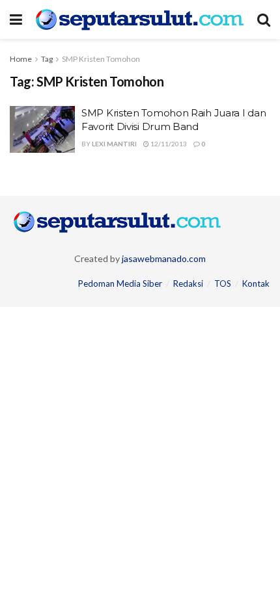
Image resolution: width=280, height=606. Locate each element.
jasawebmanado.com (164, 258)
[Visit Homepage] (139, 20)
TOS (222, 283)
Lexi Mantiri (114, 144)
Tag (47, 59)
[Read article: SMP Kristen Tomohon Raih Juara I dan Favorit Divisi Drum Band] (42, 129)
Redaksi (188, 283)
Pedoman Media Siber (120, 283)
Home (21, 59)
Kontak (256, 283)
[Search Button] (263, 19)
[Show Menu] (16, 19)
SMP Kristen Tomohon (101, 59)
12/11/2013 (168, 144)
